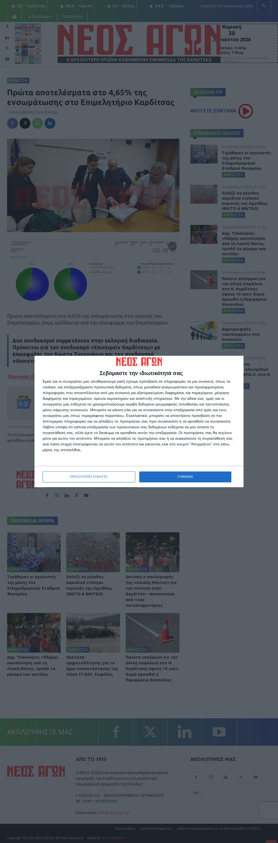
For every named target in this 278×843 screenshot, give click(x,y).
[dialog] (139, 421)
